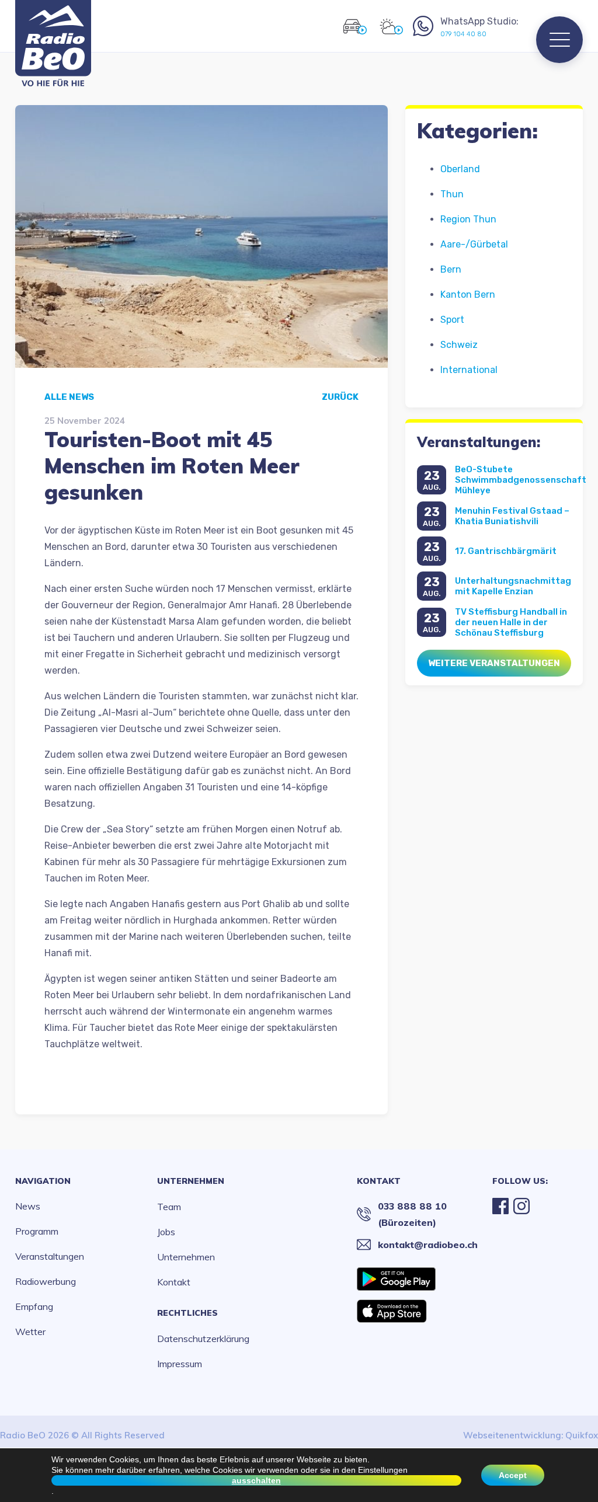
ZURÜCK (340, 397)
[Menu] (559, 39)
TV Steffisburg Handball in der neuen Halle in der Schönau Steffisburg (511, 622)
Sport (452, 319)
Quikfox (581, 1435)
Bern (450, 269)
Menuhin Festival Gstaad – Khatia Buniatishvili (512, 516)
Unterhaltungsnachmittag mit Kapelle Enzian (513, 586)
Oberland (460, 169)
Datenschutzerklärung (203, 1338)
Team (169, 1206)
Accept (513, 1475)
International (469, 369)
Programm (36, 1231)
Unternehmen (190, 1181)
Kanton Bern (467, 294)
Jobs (166, 1232)
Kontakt (173, 1282)
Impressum (179, 1363)
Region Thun (468, 219)
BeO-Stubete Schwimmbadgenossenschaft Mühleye (520, 480)
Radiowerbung (45, 1281)
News (27, 1206)
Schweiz (459, 344)
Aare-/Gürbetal (474, 244)
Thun (452, 194)
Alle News (69, 397)
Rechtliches (187, 1313)
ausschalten (256, 1480)
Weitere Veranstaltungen (494, 663)
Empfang (34, 1306)
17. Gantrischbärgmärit (506, 551)
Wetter (30, 1331)
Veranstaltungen (49, 1256)
